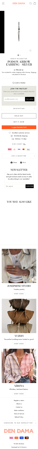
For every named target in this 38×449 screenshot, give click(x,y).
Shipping (33, 72)
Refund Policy (19, 417)
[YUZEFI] (19, 316)
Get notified (29, 99)
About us (19, 404)
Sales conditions (19, 410)
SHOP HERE (19, 344)
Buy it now (19, 122)
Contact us (19, 407)
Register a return (19, 400)
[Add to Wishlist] (4, 208)
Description (19, 108)
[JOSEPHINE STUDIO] (19, 266)
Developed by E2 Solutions (18, 447)
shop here (19, 294)
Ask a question (19, 156)
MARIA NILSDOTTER (19, 59)
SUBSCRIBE (30, 186)
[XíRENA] (19, 366)
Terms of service (19, 414)
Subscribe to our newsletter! (18, 423)
